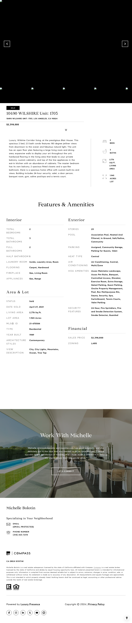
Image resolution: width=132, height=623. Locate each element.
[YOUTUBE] (36, 612)
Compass (97, 567)
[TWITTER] (29, 612)
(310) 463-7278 (20, 535)
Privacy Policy (96, 604)
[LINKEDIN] (23, 612)
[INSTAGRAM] (16, 612)
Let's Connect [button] (66, 471)
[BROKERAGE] (43, 612)
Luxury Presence (30, 604)
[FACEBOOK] (9, 612)
